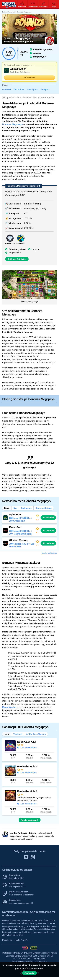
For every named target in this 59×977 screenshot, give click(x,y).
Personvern (7, 940)
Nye (15, 508)
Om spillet (19, 89)
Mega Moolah (9, 707)
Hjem (4, 12)
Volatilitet (17, 734)
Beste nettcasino (49, 553)
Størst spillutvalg (44, 508)
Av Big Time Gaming (36, 734)
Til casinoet (29, 77)
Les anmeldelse (28, 747)
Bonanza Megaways (12, 124)
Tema (6, 734)
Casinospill (11, 12)
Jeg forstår (29, 973)
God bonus (26, 508)
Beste (6, 508)
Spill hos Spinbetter (17, 259)
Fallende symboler (17, 249)
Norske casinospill (29, 820)
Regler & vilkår (21, 940)
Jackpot (44, 89)
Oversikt (6, 89)
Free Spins (32, 89)
